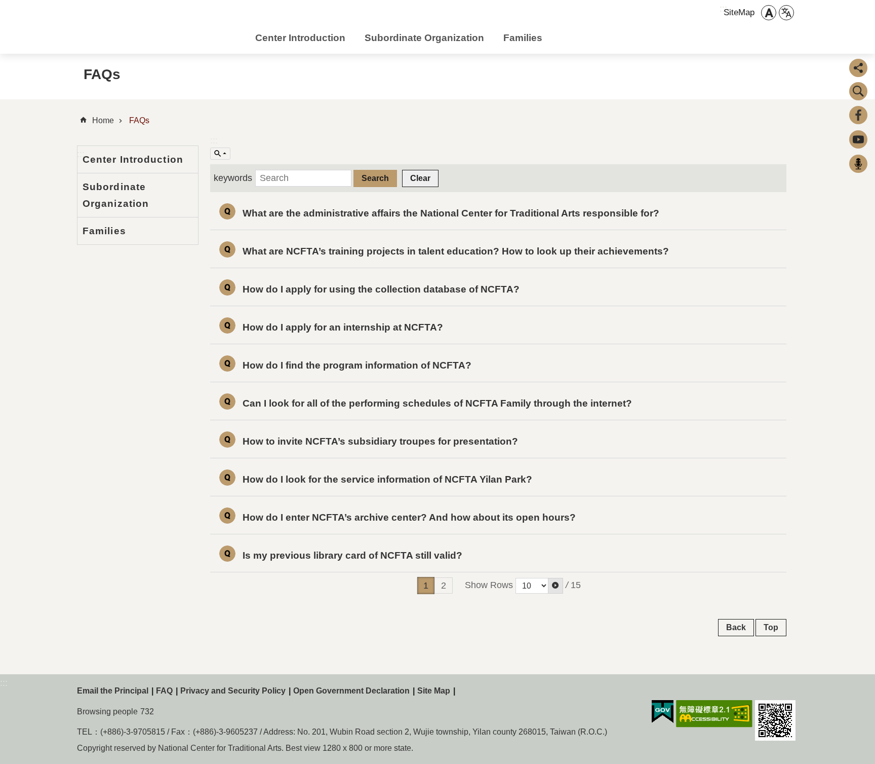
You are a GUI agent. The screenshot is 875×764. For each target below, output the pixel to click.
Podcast (858, 164)
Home (103, 120)
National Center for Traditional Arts (158, 29)
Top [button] (771, 627)
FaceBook (858, 115)
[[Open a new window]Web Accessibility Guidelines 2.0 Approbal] (714, 713)
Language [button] (786, 12)
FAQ (164, 690)
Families (522, 37)
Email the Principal (112, 690)
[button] (555, 586)
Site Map (433, 690)
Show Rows (489, 585)
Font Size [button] (768, 12)
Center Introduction (300, 37)
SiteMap (739, 12)
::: (214, 140)
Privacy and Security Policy (233, 690)
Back (736, 627)
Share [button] (858, 68)
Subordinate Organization (424, 37)
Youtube (858, 139)
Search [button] (858, 91)
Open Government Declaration (351, 690)
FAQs (139, 120)
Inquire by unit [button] (220, 154)
